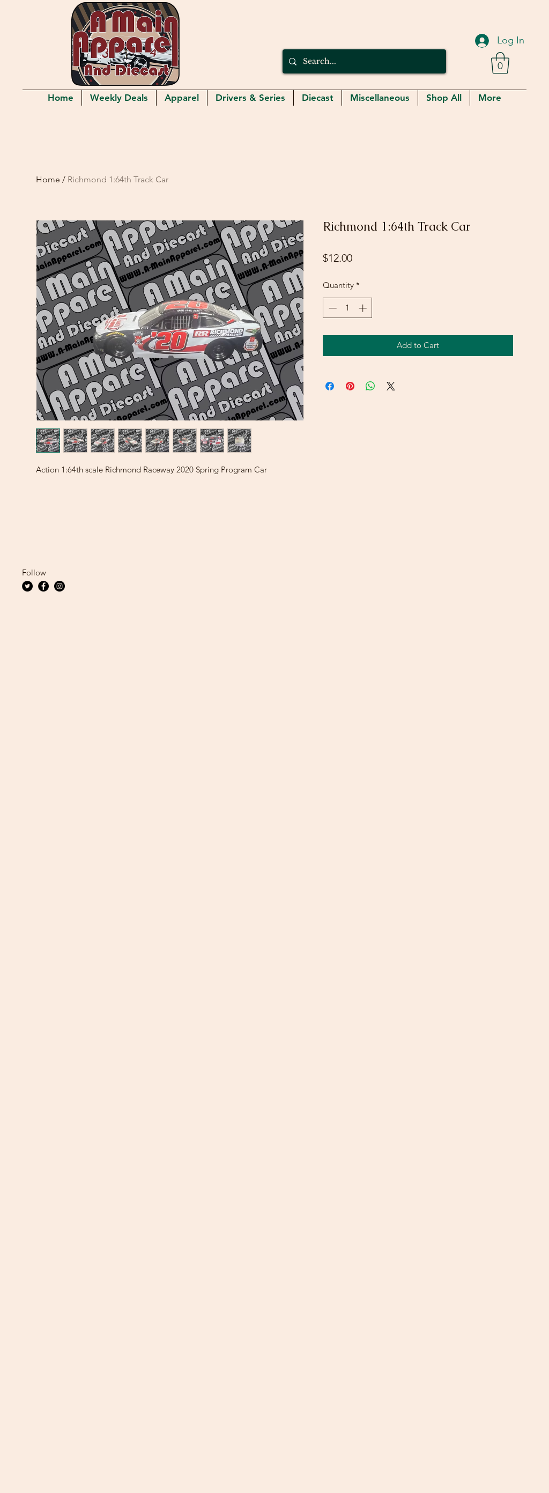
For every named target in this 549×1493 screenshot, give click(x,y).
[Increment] (364, 308)
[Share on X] (390, 386)
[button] (500, 62)
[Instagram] (59, 586)
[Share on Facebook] (329, 386)
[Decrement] (331, 308)
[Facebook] (43, 586)
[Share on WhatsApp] (370, 386)
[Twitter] (27, 586)
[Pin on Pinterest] (350, 386)
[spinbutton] (348, 308)
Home (48, 179)
